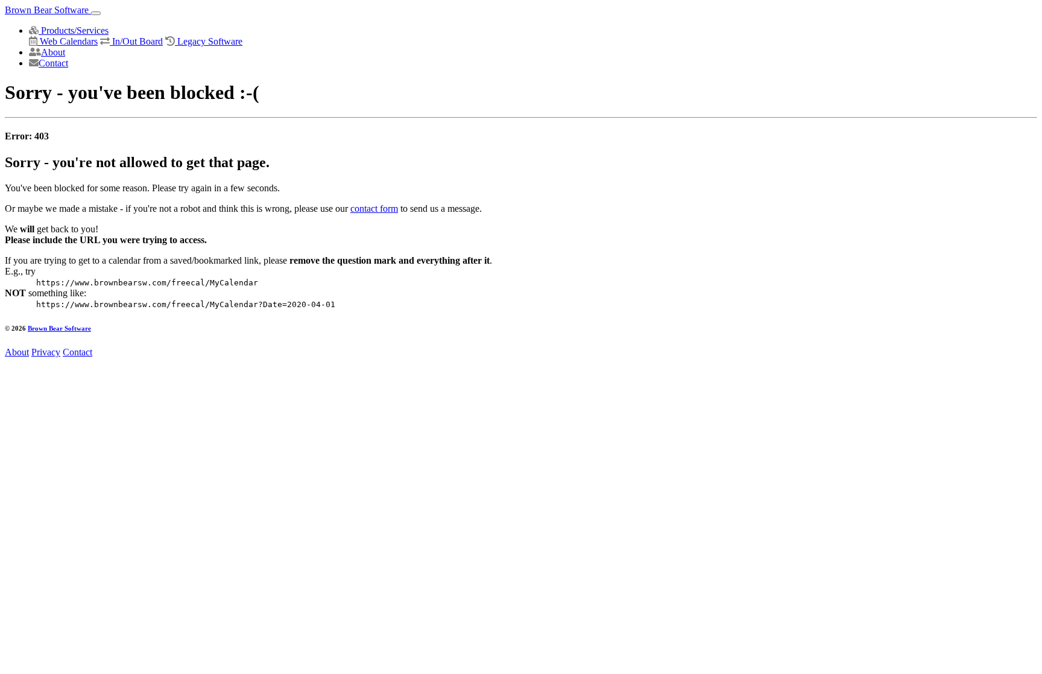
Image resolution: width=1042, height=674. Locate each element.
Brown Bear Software (48, 10)
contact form (374, 208)
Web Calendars (67, 41)
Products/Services (74, 30)
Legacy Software (208, 41)
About (53, 52)
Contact (53, 63)
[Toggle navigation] (96, 13)
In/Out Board (136, 41)
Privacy (45, 352)
